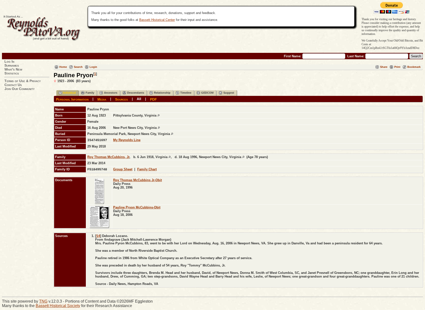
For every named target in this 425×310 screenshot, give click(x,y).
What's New (13, 69)
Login (93, 66)
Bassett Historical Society (58, 306)
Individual (69, 92)
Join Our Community (19, 89)
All (139, 99)
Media (101, 99)
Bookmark (414, 66)
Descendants (135, 92)
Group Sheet (122, 169)
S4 (98, 236)
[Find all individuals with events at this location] (158, 115)
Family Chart (147, 169)
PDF (153, 99)
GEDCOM (207, 92)
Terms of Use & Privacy (22, 81)
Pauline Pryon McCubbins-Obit (136, 207)
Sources (121, 99)
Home (63, 66)
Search (78, 66)
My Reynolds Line (126, 140)
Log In (9, 61)
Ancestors (110, 92)
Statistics (11, 73)
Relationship (162, 92)
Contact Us (13, 85)
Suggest (228, 92)
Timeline (185, 92)
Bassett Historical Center (157, 20)
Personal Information (72, 99)
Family (90, 92)
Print (397, 66)
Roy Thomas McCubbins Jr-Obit (137, 180)
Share (383, 66)
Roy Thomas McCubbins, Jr (108, 157)
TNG (43, 301)
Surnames (11, 65)
